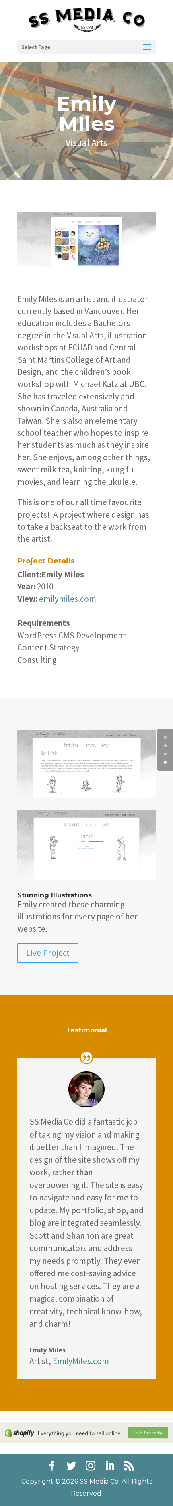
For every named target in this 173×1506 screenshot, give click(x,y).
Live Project (48, 952)
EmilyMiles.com (81, 1361)
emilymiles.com (66, 598)
